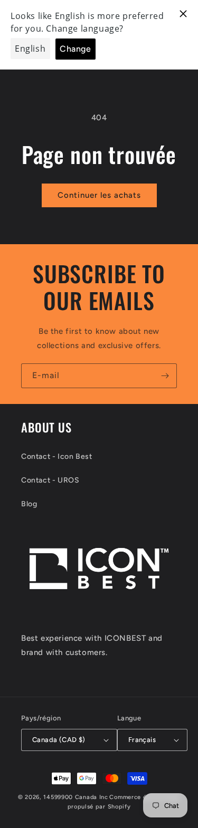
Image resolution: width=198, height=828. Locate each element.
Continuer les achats (99, 195)
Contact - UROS (50, 480)
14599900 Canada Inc (75, 797)
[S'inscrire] (164, 375)
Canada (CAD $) (59, 740)
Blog (29, 503)
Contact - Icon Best (56, 456)
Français (142, 740)
